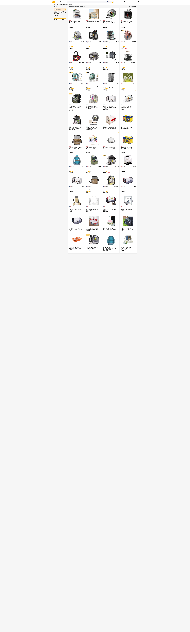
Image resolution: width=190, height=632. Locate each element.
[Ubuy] (53, 1)
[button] (119, 1)
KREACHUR (99, 166)
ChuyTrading (82, 206)
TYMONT (117, 206)
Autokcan (117, 166)
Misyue (100, 20)
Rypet (100, 83)
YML (135, 146)
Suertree (117, 20)
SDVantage (134, 166)
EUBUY (83, 166)
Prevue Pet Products (133, 62)
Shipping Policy (56, 13)
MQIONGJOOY (116, 146)
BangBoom (134, 104)
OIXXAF (134, 206)
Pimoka (100, 104)
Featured (134, 6)
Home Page (56, 4)
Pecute (83, 104)
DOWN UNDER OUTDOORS (81, 62)
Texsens (83, 20)
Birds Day (117, 62)
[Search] (112, 2)
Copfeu (100, 146)
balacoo (83, 146)
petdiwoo (82, 41)
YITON (118, 104)
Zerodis (100, 186)
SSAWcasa (134, 41)
